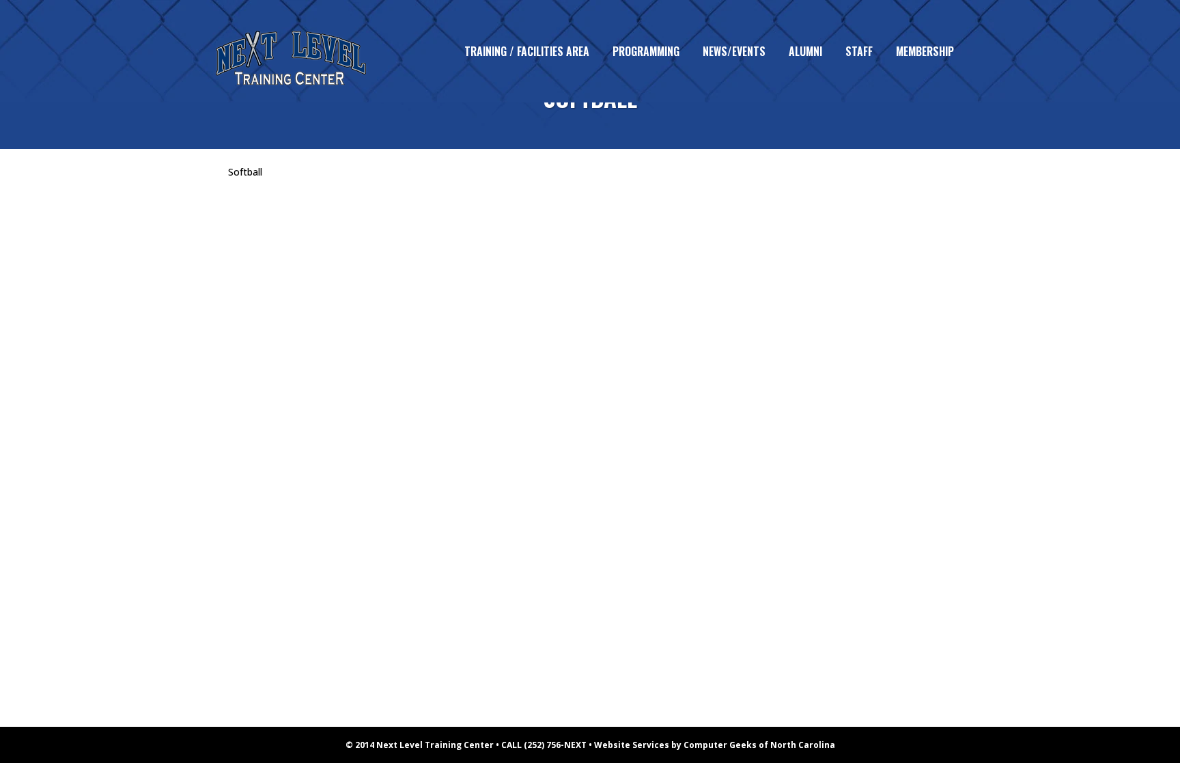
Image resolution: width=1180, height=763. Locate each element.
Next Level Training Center (435, 745)
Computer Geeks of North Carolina (759, 745)
